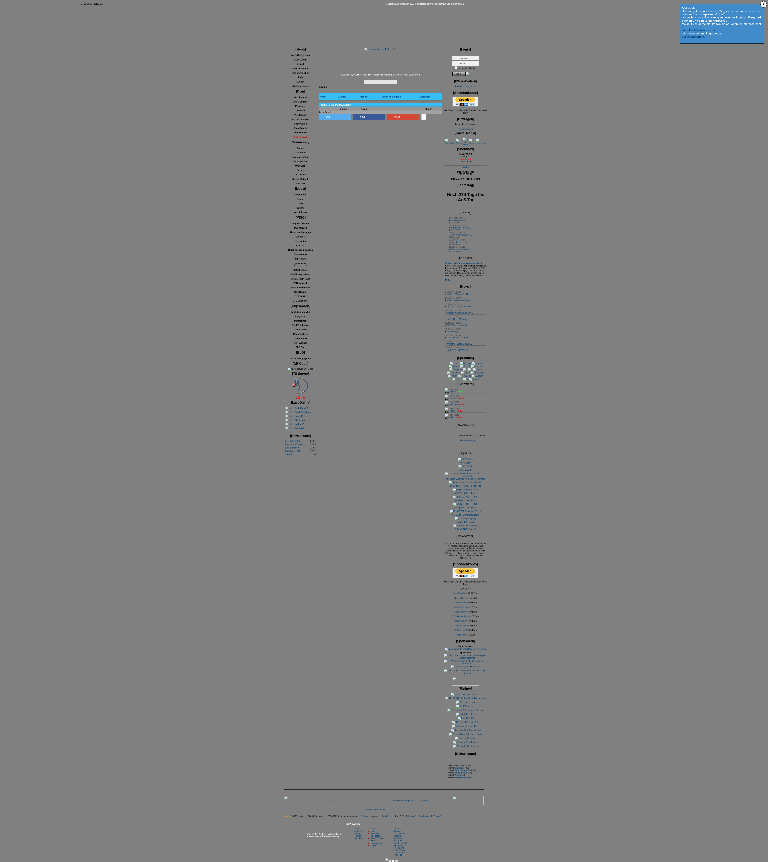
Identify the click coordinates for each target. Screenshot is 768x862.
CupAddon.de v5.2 (300, 312)
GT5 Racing (300, 292)
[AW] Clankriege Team (465, 493)
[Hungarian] (456, 369)
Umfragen (300, 166)
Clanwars (300, 110)
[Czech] (454, 363)
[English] (474, 379)
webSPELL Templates (403, 800)
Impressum (300, 258)
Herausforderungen (300, 232)
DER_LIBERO (460, 598)
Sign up (397, 831)
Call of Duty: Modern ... (458, 319)
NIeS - (456, 391)
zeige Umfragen (466, 129)
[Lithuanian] (453, 372)
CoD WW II (465, 470)
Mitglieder (300, 106)
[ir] (470, 369)
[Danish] (477, 363)
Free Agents (300, 343)
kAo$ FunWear (378, 838)
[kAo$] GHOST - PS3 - (465, 500)
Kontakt (300, 245)
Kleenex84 (461, 635)
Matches (358, 838)
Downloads (300, 194)
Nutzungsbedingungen (300, 250)
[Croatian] (476, 366)
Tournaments (399, 833)
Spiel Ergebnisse (300, 325)
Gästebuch (300, 152)
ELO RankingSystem (300, 358)
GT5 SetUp (300, 296)
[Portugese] (464, 376)
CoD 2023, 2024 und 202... (460, 306)
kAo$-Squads (300, 102)
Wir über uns (300, 97)
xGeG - (457, 398)
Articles (358, 833)
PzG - (456, 411)
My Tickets (398, 848)
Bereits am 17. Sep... (461, 227)
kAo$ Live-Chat (300, 73)
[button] (335, 117)
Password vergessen (465, 86)
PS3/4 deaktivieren (300, 287)
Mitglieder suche (300, 86)
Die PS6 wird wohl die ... (458, 325)
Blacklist (300, 183)
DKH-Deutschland (460, 616)
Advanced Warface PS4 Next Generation (465, 479)
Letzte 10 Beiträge (391, 97)
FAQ (300, 77)
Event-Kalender (300, 68)
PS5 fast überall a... (460, 220)
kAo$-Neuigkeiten (300, 55)
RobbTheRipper (460, 607)
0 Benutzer (366, 816)
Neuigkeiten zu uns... (461, 242)
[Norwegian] (477, 372)
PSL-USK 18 (300, 228)
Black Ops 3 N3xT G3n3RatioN (465, 486)
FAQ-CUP (398, 855)
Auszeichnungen (300, 119)
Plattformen (300, 321)
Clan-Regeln (300, 128)
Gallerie (300, 208)
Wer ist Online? (300, 161)
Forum (300, 148)
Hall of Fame (300, 338)
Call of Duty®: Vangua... (458, 337)
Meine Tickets (300, 334)
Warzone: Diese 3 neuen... (459, 344)
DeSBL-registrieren (300, 274)
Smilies (465, 167)
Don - (456, 417)
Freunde (364, 97)
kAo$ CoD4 (465, 463)
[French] (465, 366)
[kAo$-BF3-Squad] (465, 522)
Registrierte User (300, 157)
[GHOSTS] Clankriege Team (465, 515)
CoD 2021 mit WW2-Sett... (459, 350)
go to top (393, 861)
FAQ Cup (300, 347)
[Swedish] (477, 376)
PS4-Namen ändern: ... (462, 249)
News (357, 828)
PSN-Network (300, 283)
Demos (300, 199)
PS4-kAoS (411, 816)
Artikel (300, 64)
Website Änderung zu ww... (460, 313)
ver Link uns (300, 212)
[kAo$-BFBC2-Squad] (465, 529)
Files (373, 831)
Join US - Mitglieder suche (698, 30)
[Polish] (452, 376)
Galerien (342, 97)
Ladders (397, 836)
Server (300, 170)
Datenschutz (300, 254)
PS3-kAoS (436, 816)
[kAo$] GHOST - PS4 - (465, 507)
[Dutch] (465, 372)
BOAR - (457, 404)
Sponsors (300, 236)
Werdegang (300, 115)
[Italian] (477, 369)
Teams (357, 836)
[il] (465, 369)
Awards (374, 828)
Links (300, 203)
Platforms (398, 840)
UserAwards (300, 124)
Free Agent (398, 852)
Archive (358, 831)
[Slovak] (457, 379)
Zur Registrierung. (693, 36)
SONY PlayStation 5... (461, 235)
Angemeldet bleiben (467, 68)
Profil (323, 97)
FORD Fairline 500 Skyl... (459, 300)
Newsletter (300, 241)
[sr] (465, 379)
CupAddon (425, 816)
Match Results (400, 843)
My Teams (398, 838)
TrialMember (300, 132)
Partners (375, 833)
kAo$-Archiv (300, 59)
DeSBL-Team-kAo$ (300, 279)
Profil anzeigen (468, 440)
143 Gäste (387, 816)
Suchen (300, 81)
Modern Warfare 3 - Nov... (459, 294)
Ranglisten (300, 316)
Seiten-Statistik (300, 179)
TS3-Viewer (300, 174)
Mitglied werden (300, 223)
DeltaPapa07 (459, 593)
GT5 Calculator (300, 301)
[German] (465, 363)
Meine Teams (300, 329)
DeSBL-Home (300, 270)
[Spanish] (454, 366)
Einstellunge (452, 331)
